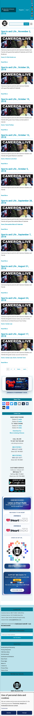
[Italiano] (32, 9)
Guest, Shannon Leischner (9, 158)
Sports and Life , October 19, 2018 (15, 100)
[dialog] (17, 704)
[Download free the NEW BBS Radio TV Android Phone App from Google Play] (17, 482)
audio (20, 419)
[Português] (32, 11)
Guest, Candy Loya (6, 324)
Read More (4, 62)
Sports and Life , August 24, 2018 (15, 299)
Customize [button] (4, 708)
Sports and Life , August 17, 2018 (15, 335)
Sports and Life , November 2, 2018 (16, 32)
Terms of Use (4, 670)
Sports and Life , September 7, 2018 (16, 235)
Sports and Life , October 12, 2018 (15, 136)
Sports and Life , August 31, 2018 (15, 267)
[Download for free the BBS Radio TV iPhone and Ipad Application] (17, 489)
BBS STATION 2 (17, 455)
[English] (32, 1)
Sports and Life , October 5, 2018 (14, 170)
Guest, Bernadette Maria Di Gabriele (12, 224)
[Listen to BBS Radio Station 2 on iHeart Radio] (17, 530)
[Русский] (32, 13)
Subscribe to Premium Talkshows (8, 10)
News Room (4, 659)
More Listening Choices (17, 433)
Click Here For (17, 431)
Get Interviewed (5, 654)
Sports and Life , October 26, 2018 (15, 68)
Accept (24, 713)
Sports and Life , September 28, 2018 (17, 201)
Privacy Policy (4, 668)
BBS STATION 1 (17, 447)
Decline (9, 713)
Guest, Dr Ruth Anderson (8, 57)
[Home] (4, 24)
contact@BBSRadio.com (15, 619)
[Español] (32, 15)
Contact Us (4, 665)
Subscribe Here (17, 590)
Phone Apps (4, 661)
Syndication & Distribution (7, 656)
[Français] (32, 5)
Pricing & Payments (6, 649)
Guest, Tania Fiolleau (7, 125)
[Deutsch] (32, 7)
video (20, 425)
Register (21, 10)
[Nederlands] (32, 3)
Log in (27, 10)
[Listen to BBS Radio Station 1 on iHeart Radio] (17, 519)
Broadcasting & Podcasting (8, 647)
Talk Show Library (5, 652)
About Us (3, 663)
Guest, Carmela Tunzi (19, 357)
